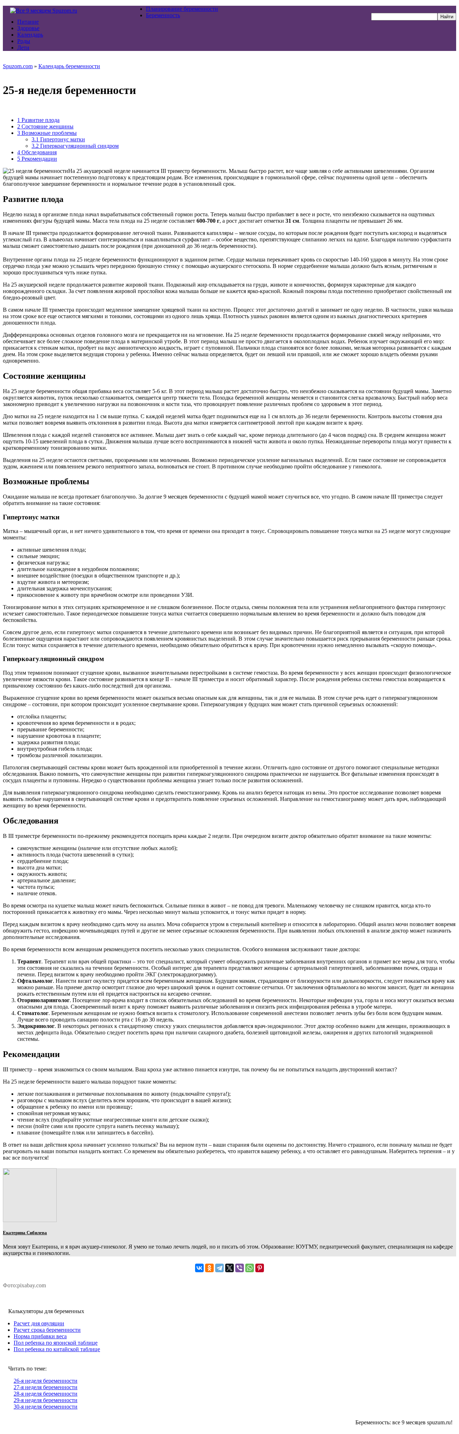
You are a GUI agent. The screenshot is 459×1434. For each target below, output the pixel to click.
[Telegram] (219, 1268)
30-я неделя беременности (45, 1407)
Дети (23, 47)
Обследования (37, 152)
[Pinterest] (259, 1268)
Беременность (163, 15)
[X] (229, 1268)
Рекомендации (37, 159)
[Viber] (239, 1268)
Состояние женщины (45, 126)
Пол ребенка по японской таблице (56, 1343)
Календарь (30, 35)
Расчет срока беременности (47, 1330)
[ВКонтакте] (199, 1268)
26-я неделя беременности (45, 1381)
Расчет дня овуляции (39, 1323)
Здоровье (28, 28)
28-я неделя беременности (45, 1394)
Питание (28, 22)
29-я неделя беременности (45, 1400)
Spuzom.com (18, 66)
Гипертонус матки (58, 139)
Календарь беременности (69, 66)
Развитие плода (38, 120)
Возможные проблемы (47, 133)
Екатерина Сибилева (25, 1232)
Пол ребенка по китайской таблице (57, 1349)
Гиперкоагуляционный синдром (75, 146)
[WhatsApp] (249, 1268)
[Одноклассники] (209, 1268)
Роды (23, 41)
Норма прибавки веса (40, 1336)
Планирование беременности (182, 9)
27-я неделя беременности (45, 1387)
